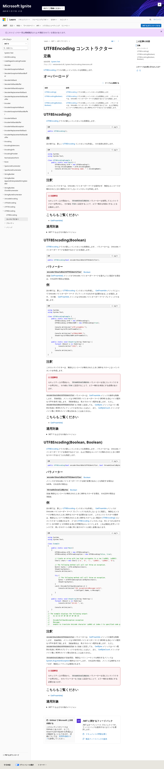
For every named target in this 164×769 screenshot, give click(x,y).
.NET (52, 41)
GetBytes (98, 405)
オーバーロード (142, 48)
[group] (83, 465)
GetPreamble (101, 290)
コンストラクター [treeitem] (12, 219)
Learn (46, 41)
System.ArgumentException (58, 660)
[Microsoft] (4, 19)
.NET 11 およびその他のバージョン (62, 232)
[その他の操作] (118, 41)
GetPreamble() (57, 220)
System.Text (55, 62)
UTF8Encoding (50, 70)
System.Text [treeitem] (8, 53)
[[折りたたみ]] (28, 39)
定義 (138, 45)
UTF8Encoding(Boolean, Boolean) (146, 58)
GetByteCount (104, 408)
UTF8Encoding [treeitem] (11, 215)
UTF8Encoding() (50, 92)
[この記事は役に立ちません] (140, 70)
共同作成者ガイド (58, 737)
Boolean (87, 272)
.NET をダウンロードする (151, 25)
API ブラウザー (62, 41)
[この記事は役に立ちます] (137, 70)
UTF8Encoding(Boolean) (53, 96)
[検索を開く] (150, 20)
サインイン (157, 19)
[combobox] (15, 43)
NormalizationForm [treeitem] (11, 158)
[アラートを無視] (159, 4)
